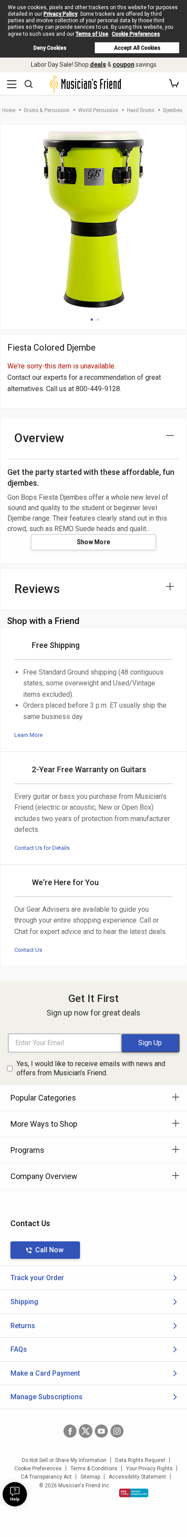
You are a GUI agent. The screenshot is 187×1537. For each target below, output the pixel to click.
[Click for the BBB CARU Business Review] (133, 1493)
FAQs (18, 1349)
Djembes (172, 110)
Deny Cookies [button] (50, 48)
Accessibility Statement (137, 1477)
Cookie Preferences (136, 34)
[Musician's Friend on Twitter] (86, 1431)
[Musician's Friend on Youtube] (101, 1431)
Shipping (24, 1302)
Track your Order (37, 1278)
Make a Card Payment (45, 1373)
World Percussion (98, 110)
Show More (93, 541)
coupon (123, 64)
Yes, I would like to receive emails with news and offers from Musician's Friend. (91, 1068)
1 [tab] (91, 319)
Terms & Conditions (93, 1468)
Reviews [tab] (37, 589)
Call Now (49, 1250)
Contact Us (28, 950)
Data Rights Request (140, 1460)
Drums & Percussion (47, 110)
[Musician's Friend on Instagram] (117, 1431)
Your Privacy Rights (149, 1468)
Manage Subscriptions (46, 1397)
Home (8, 110)
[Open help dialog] (15, 1494)
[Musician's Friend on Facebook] (70, 1431)
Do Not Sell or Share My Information (64, 1460)
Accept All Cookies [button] (137, 48)
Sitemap (90, 1477)
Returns (22, 1326)
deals (98, 64)
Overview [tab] (39, 438)
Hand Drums (140, 110)
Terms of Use (92, 34)
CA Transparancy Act (46, 1477)
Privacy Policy (60, 14)
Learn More (28, 735)
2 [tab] (98, 319)
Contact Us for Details (42, 848)
